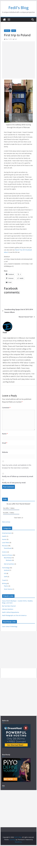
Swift (5, 576)
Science (4, 552)
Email (4, 443)
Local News (5, 542)
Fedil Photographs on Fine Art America (14, 615)
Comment (6, 408)
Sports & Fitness (7, 555)
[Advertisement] (18, 60)
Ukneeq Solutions (7, 609)
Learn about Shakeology (9, 626)
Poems (6, 586)
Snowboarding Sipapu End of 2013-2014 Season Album (18, 310)
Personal (7, 30)
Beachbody (7, 558)
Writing (4, 583)
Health (4, 536)
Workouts (9, 560)
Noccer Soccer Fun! (26, 317)
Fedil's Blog (18, 7)
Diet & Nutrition (9, 564)
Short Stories (8, 589)
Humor (4, 539)
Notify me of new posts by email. (14, 483)
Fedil (15, 39)
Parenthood (7, 548)
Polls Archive (6, 522)
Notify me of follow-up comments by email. (17, 476)
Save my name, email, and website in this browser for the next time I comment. (16, 466)
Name (5, 434)
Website (5, 452)
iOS (5, 573)
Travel (13, 30)
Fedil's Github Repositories (10, 612)
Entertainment (6, 533)
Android (6, 570)
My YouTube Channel (9, 606)
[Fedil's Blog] (4, 19)
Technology (5, 568)
